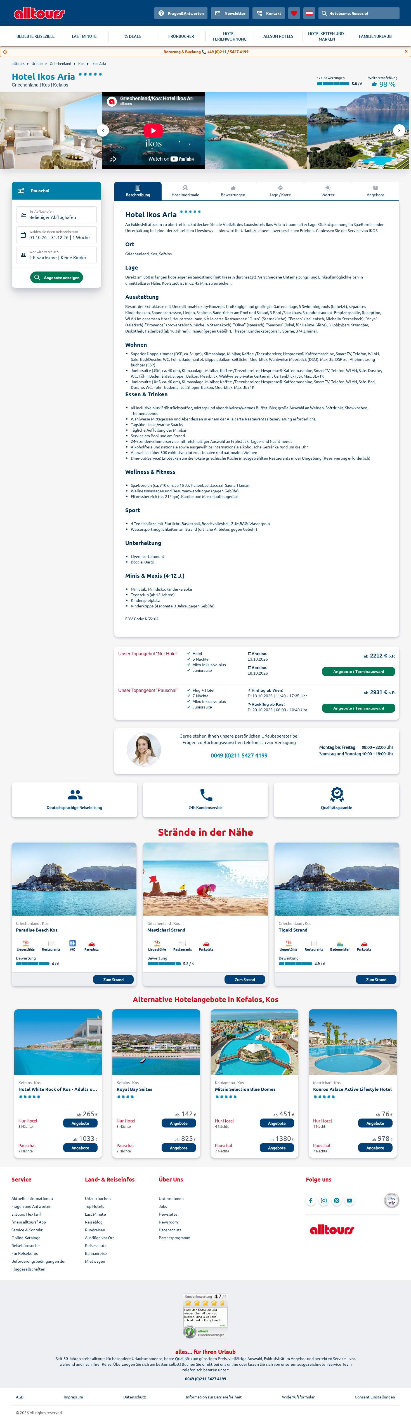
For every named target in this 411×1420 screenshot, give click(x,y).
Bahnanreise (96, 1253)
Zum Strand (113, 979)
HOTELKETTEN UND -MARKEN (327, 36)
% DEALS (132, 36)
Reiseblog (94, 1221)
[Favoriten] (294, 13)
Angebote (375, 194)
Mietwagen (95, 1261)
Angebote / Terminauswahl (358, 671)
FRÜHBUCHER (181, 36)
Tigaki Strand (293, 930)
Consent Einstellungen (375, 1396)
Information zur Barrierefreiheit (214, 1396)
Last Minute (95, 1214)
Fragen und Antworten (31, 1206)
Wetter (328, 194)
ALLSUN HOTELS (278, 36)
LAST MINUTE (84, 36)
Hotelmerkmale (185, 194)
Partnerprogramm (174, 1237)
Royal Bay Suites (134, 1089)
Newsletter (169, 1214)
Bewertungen (233, 194)
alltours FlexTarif (26, 1214)
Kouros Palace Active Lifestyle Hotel (352, 1089)
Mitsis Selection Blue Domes (245, 1089)
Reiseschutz (96, 1245)
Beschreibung (138, 194)
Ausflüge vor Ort (99, 1237)
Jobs (163, 1206)
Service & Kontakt (27, 1229)
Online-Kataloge (26, 1237)
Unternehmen (171, 1198)
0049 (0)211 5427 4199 (239, 755)
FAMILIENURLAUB (375, 36)
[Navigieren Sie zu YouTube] (349, 1201)
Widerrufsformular (298, 1396)
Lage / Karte (280, 194)
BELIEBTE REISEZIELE (35, 36)
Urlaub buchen (98, 1198)
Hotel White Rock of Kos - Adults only (58, 1089)
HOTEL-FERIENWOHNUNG (230, 36)
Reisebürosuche (25, 1245)
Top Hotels (94, 1206)
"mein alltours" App (28, 1221)
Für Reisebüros (24, 1253)
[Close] (406, 51)
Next (399, 130)
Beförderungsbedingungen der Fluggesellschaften (38, 1264)
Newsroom (168, 1221)
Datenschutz (170, 1229)
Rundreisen (95, 1229)
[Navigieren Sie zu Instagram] (324, 1201)
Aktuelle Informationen (32, 1198)
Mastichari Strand (166, 930)
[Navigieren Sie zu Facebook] (311, 1201)
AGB (19, 1396)
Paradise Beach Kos (37, 930)
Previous (103, 130)
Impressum (73, 1396)
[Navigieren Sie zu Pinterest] (337, 1201)
